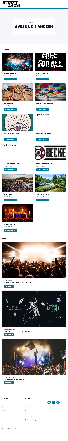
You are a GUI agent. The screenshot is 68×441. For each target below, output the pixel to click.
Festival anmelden (30, 414)
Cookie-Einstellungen (31, 420)
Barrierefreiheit (29, 416)
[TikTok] (58, 402)
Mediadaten (28, 411)
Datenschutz (28, 408)
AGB (26, 402)
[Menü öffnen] (64, 5)
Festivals (4, 402)
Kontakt (4, 411)
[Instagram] (53, 402)
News (3, 405)
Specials (4, 408)
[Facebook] (49, 402)
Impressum (28, 405)
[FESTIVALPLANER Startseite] (11, 4)
